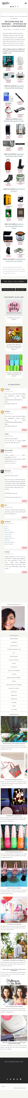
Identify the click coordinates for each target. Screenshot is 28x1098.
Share (9, 281)
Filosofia (19, 224)
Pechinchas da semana (14, 684)
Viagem (14, 702)
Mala (17, 189)
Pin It (15, 281)
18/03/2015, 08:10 (9, 436)
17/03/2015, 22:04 (9, 413)
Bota (12, 191)
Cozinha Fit (14, 645)
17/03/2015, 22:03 (9, 391)
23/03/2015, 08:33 (9, 507)
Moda (14, 681)
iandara (7, 434)
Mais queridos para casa (14, 1061)
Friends (17, 259)
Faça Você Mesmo (14, 670)
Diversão (14, 667)
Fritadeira (7, 88)
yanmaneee (8, 521)
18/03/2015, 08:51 (9, 452)
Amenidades (14, 638)
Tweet (5, 281)
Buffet (12, 88)
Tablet (20, 119)
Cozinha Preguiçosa (14, 649)
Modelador (7, 121)
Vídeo (14, 705)
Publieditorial (14, 688)
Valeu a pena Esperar (10, 463)
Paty (6, 505)
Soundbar (20, 156)
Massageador (14, 121)
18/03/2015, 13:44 (9, 473)
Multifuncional (19, 88)
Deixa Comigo (14, 659)
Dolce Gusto (14, 261)
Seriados (14, 695)
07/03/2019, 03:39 (9, 523)
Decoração (14, 656)
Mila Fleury (8, 471)
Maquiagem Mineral (14, 677)
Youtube (14, 709)
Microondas (14, 156)
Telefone (22, 189)
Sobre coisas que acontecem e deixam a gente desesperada (14, 970)
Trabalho (14, 698)
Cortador (21, 121)
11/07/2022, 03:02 (9, 554)
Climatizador (20, 154)
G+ (12, 281)
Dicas (17, 16)
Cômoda (7, 156)
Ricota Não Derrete (9, 1086)
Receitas (14, 691)
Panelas (20, 261)
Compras (11, 16)
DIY (14, 652)
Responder (24, 407)
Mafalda (15, 226)
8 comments (21, 281)
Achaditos (4, 16)
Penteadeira (20, 86)
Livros (14, 674)
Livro (15, 191)
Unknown (7, 389)
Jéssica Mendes (9, 450)
